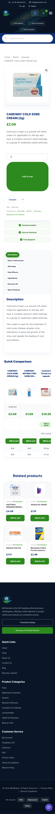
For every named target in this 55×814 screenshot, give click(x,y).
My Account (7, 737)
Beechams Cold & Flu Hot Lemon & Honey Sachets (38, 550)
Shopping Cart (8, 742)
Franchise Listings (27, 622)
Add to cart (27, 176)
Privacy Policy (8, 757)
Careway (25, 57)
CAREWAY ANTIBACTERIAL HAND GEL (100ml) (29, 374)
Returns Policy (8, 767)
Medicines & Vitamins (15, 214)
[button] (46, 70)
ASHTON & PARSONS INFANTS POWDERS (14, 507)
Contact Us (7, 663)
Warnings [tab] (12, 266)
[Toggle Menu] (50, 13)
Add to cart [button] (14, 441)
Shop (4, 653)
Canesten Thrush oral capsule (46, 373)
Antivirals (21, 211)
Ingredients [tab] (12, 278)
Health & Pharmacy (10, 718)
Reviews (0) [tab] (13, 284)
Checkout (6, 747)
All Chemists (18, 501)
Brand (15, 57)
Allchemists (14, 788)
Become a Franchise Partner (27, 630)
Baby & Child (7, 723)
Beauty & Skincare (10, 703)
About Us (6, 658)
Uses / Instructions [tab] (15, 260)
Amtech (5, 698)
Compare (12, 200)
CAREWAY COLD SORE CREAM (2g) (12, 373)
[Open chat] (49, 807)
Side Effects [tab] (13, 272)
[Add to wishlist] (23, 199)
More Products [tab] (14, 290)
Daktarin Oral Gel (13, 548)
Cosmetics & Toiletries (11, 708)
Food (4, 688)
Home (7, 57)
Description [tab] (12, 255)
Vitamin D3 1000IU (39, 505)
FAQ (4, 752)
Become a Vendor (9, 673)
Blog (4, 668)
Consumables (8, 713)
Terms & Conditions (10, 763)
